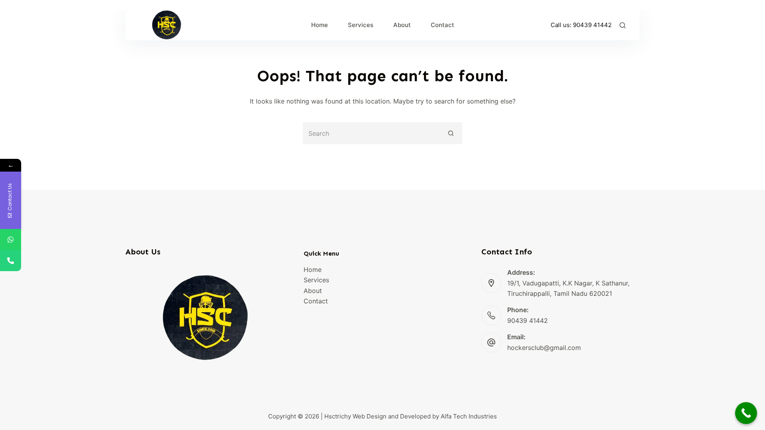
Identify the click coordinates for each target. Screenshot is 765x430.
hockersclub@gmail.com (544, 348)
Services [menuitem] (360, 25)
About (313, 291)
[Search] (623, 25)
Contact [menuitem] (442, 25)
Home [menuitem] (319, 25)
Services (316, 280)
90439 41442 (592, 25)
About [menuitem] (402, 25)
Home (313, 270)
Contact (316, 301)
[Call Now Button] (746, 413)
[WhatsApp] (10, 239)
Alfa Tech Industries (469, 416)
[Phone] (10, 260)
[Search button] (451, 133)
